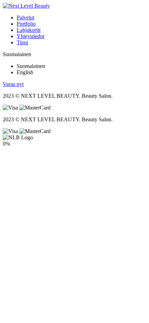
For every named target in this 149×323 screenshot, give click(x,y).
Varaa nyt (13, 84)
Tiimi (22, 42)
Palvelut (25, 17)
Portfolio (26, 24)
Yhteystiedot (30, 36)
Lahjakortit (29, 30)
